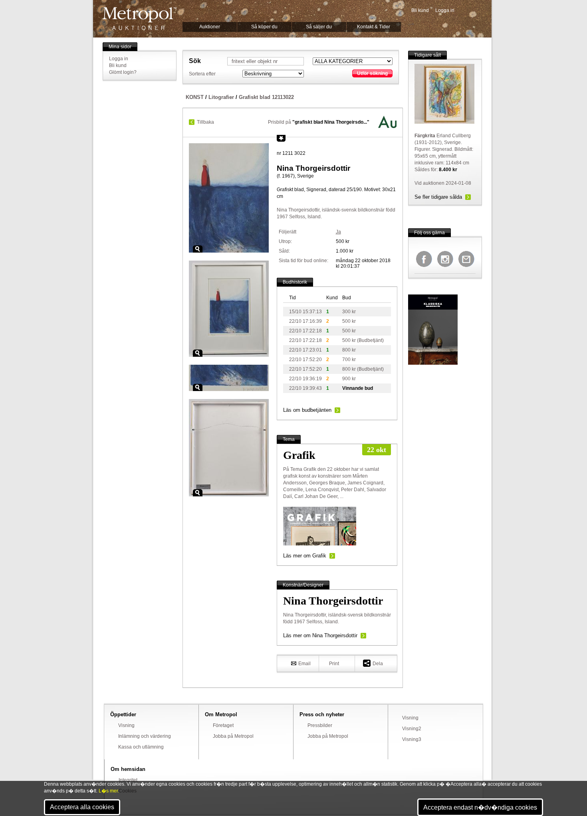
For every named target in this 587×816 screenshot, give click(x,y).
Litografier (221, 97)
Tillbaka (205, 122)
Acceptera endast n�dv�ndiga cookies (480, 807)
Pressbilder (319, 725)
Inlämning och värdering (144, 736)
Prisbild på (318, 122)
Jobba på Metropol (233, 736)
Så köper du (264, 27)
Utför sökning (372, 73)
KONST (195, 97)
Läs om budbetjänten (307, 410)
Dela (378, 663)
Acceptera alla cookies (82, 807)
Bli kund (420, 10)
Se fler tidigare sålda (438, 197)
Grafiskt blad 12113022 (266, 97)
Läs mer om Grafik (304, 556)
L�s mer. (109, 791)
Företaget (223, 725)
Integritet (128, 780)
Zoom (197, 249)
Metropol (139, 18)
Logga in (444, 10)
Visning (126, 725)
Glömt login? (123, 72)
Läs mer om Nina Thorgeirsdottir (320, 635)
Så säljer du (319, 27)
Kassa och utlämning (141, 747)
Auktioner (209, 27)
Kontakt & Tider (373, 27)
